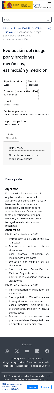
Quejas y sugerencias (13, 362)
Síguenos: (27, 344)
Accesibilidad (22, 365)
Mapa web (43, 362)
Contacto (31, 362)
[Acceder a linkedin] (37, 352)
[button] (49, 5)
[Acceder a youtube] (27, 352)
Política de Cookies (40, 365)
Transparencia (34, 358)
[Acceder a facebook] (47, 352)
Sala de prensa (18, 358)
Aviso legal (8, 365)
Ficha (11, 136)
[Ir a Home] (24, 5)
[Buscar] (47, 19)
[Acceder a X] (17, 352)
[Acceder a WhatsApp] (6, 352)
